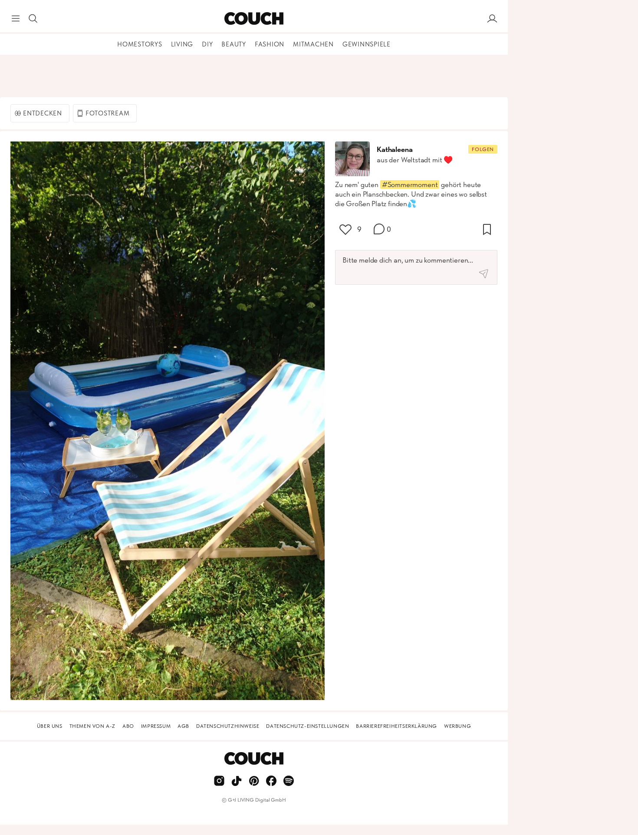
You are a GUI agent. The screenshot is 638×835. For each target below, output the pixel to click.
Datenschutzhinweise (227, 726)
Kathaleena (394, 149)
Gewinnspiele (366, 44)
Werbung (457, 726)
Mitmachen (313, 44)
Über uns (49, 726)
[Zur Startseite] (253, 18)
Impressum (156, 726)
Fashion (269, 44)
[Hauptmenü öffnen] (15, 18)
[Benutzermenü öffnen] (492, 18)
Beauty (233, 44)
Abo (128, 726)
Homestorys (139, 44)
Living (182, 44)
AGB (183, 726)
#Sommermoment (410, 184)
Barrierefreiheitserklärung (396, 726)
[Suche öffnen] (33, 18)
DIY (207, 44)
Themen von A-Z (92, 726)
